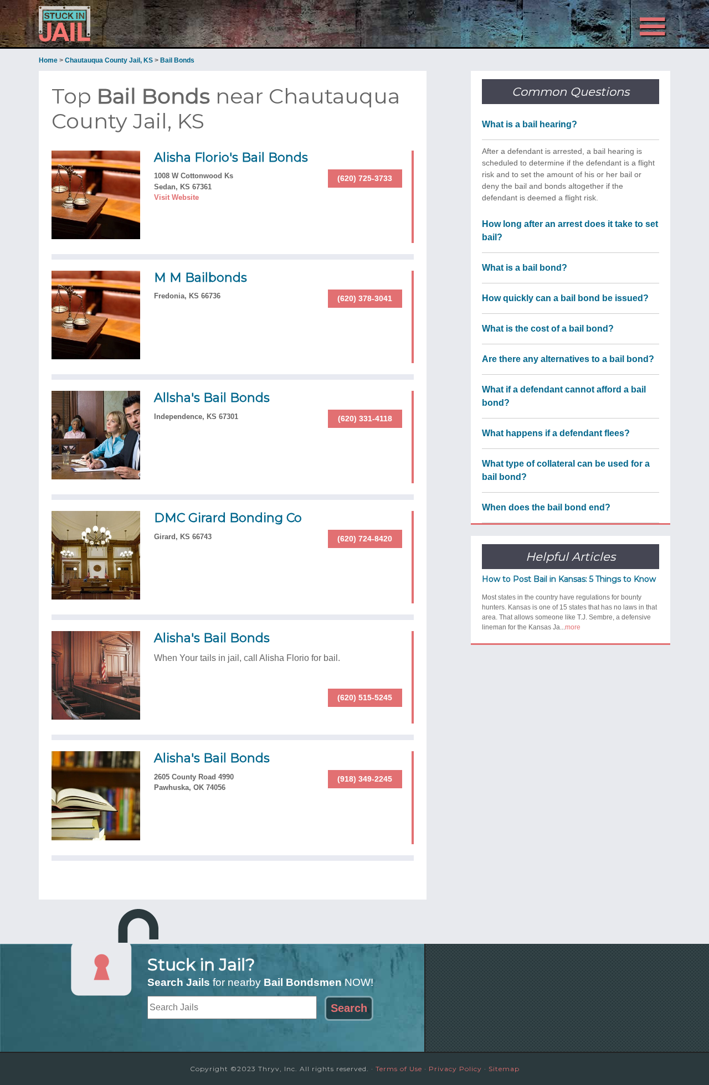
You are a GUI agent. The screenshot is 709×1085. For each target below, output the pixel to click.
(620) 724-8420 (364, 538)
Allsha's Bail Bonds (212, 397)
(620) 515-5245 (364, 697)
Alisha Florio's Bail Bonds (231, 157)
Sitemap (504, 1069)
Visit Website (176, 197)
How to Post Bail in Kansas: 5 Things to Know (569, 579)
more (572, 627)
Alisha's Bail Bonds (212, 638)
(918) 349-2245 (364, 778)
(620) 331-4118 (365, 418)
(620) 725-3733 (364, 178)
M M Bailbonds (200, 277)
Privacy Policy (455, 1069)
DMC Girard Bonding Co (228, 517)
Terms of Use (399, 1069)
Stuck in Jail (138, 24)
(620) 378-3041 (364, 298)
